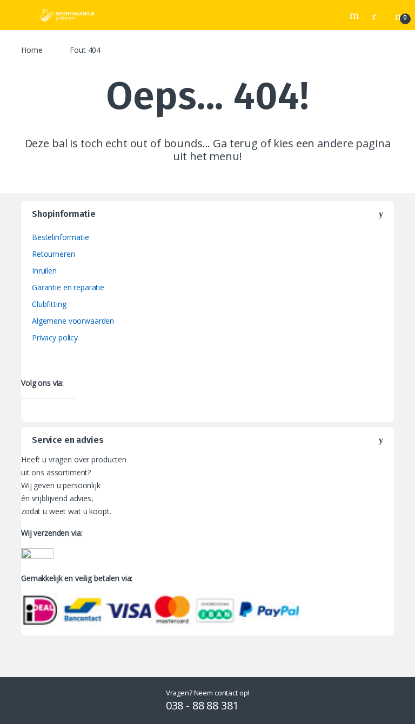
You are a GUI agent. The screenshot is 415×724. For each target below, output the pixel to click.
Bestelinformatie (60, 237)
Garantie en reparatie (68, 287)
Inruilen (44, 270)
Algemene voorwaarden (73, 321)
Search (356, 15)
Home (31, 50)
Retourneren (53, 254)
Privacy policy (55, 337)
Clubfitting (49, 304)
